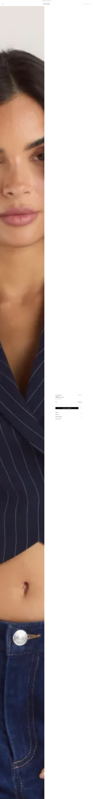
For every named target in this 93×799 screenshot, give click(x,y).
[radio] (57, 404)
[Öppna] (3, 4)
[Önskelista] (86, 4)
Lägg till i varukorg (67, 408)
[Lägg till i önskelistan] (80, 408)
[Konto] (88, 4)
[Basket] (90, 4)
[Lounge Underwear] (46, 3)
